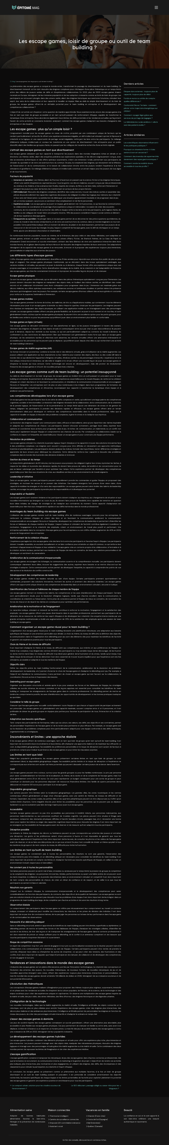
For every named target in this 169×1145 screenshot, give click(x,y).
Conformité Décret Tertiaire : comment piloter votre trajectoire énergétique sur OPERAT (141, 108)
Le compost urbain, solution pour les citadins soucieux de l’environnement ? (36, 1087)
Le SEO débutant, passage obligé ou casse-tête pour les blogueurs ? (95, 1087)
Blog (13, 81)
